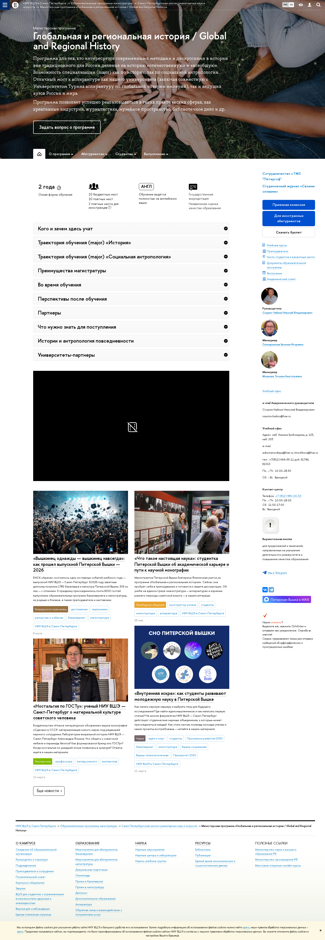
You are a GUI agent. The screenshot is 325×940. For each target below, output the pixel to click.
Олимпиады (82, 875)
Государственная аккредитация (201, 196)
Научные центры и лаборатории (155, 855)
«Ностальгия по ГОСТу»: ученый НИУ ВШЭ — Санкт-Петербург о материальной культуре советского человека (79, 712)
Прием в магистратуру (89, 887)
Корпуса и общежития (30, 883)
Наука (141, 843)
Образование (87, 843)
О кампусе (25, 843)
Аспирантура (83, 904)
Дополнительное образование (95, 898)
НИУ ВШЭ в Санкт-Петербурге (36, 826)
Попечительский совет (30, 877)
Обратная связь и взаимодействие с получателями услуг (98, 912)
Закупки (20, 888)
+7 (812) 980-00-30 (288, 496)
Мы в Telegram (277, 573)
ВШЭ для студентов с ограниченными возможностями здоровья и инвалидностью (40, 898)
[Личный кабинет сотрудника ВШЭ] (309, 5)
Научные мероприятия (149, 849)
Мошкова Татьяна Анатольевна (282, 376)
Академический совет (281, 279)
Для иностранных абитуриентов (289, 218)
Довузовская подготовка (91, 870)
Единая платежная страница (33, 914)
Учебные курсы (277, 245)
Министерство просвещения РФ (276, 859)
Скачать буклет (289, 232)
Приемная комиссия (289, 204)
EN (291, 4)
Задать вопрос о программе (67, 127)
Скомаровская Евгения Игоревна (282, 344)
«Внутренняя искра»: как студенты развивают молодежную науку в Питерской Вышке (180, 696)
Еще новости (48, 790)
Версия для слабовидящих (33, 909)
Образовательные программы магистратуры (88, 826)
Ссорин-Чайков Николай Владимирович (287, 313)
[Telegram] (271, 589)
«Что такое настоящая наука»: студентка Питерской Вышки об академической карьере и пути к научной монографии (181, 564)
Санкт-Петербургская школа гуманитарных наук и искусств (159, 826)
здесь (246, 927)
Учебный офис (271, 391)
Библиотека (202, 849)
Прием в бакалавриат (89, 881)
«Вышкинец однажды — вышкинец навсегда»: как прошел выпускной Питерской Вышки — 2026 (79, 564)
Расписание (274, 273)
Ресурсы (202, 843)
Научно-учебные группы (150, 861)
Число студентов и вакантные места (291, 257)
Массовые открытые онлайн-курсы (278, 865)
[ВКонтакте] (265, 589)
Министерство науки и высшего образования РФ (275, 852)
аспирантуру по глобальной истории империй (136, 86)
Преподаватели (277, 251)
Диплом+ (81, 893)
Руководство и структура (32, 859)
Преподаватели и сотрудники (35, 871)
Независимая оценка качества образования (205, 206)
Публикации (203, 855)
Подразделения (26, 865)
